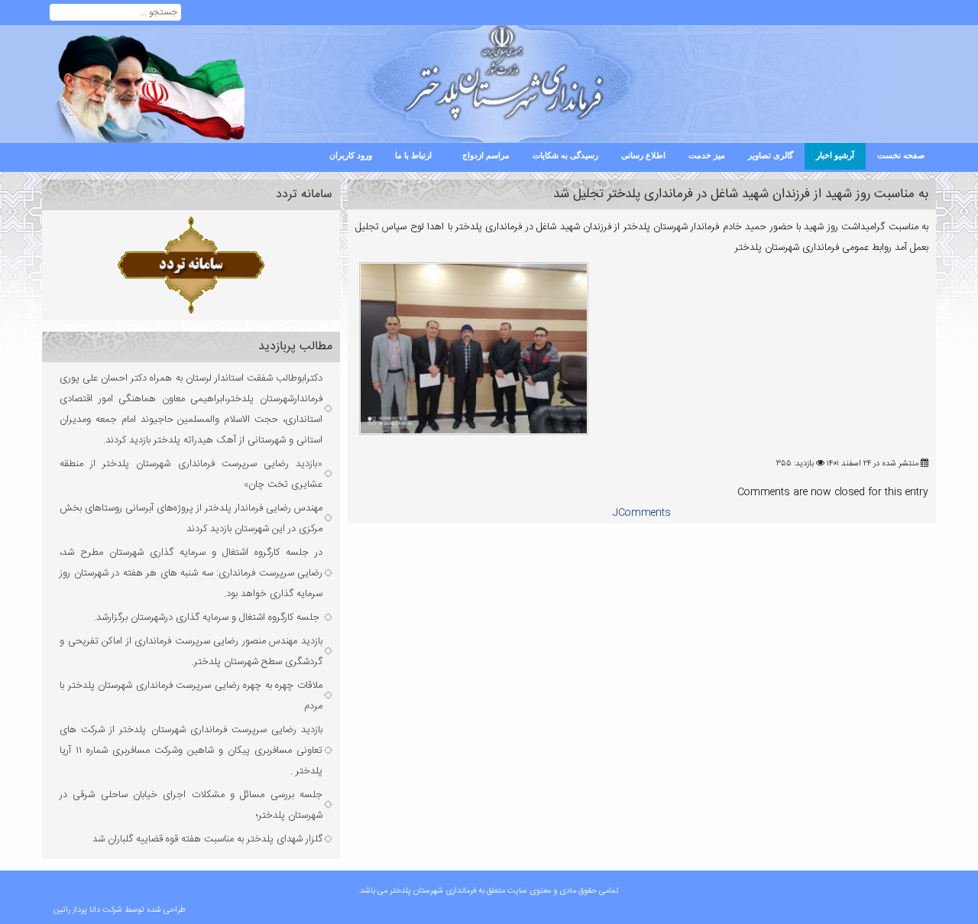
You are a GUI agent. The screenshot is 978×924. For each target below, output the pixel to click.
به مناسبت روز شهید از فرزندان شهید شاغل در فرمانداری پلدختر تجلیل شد (740, 194)
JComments (642, 512)
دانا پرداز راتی (80, 910)
